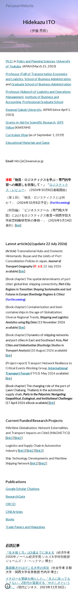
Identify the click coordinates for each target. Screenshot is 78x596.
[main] (39, 26)
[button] (7, 588)
